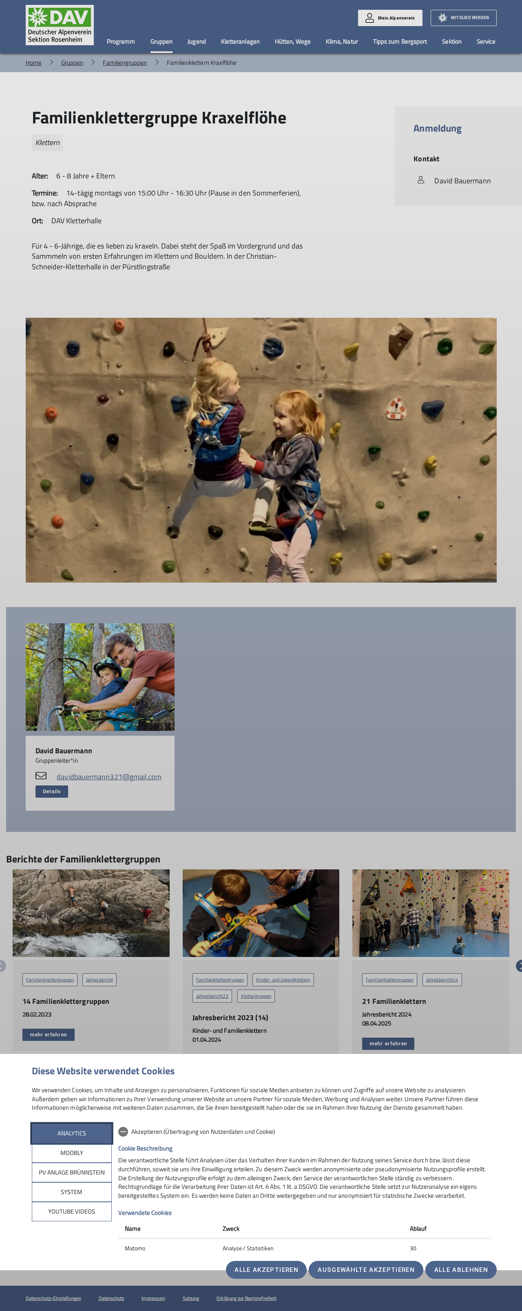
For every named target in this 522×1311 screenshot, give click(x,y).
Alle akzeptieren (266, 1270)
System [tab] (71, 1192)
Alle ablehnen (461, 1270)
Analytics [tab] (72, 1133)
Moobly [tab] (71, 1152)
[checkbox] (304, 1132)
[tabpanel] (304, 1191)
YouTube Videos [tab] (71, 1211)
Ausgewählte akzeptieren (366, 1270)
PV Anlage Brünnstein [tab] (72, 1172)
